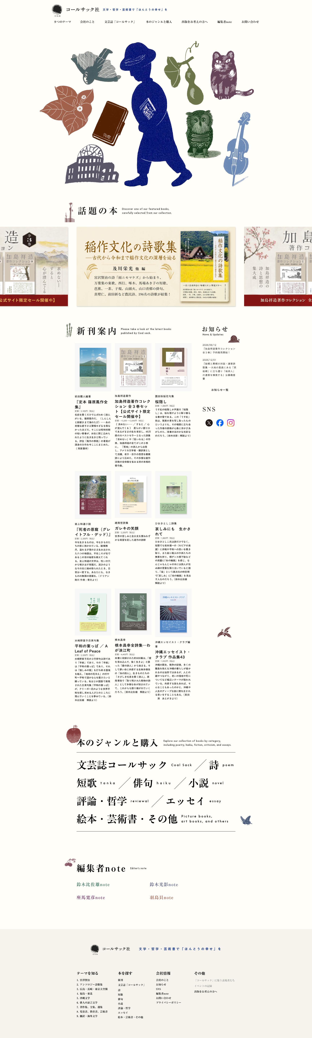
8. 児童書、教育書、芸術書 (92, 1011)
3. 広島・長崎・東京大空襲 (92, 989)
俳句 (120, 999)
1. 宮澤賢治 (83, 980)
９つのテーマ (62, 22)
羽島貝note (162, 897)
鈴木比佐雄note (93, 884)
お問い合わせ (250, 22)
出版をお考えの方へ (195, 22)
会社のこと (87, 22)
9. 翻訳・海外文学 (87, 1016)
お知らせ (161, 984)
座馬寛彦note (91, 897)
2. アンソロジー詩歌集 (90, 984)
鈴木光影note (164, 884)
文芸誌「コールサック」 (120, 22)
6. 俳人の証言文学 (87, 1002)
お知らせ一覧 (220, 390)
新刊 (120, 980)
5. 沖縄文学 (83, 998)
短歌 (120, 994)
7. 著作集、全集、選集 (90, 1007)
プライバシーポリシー (168, 1002)
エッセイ (123, 1012)
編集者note (224, 22)
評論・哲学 (124, 1008)
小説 (120, 1003)
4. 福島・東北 (84, 993)
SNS (158, 989)
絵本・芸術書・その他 (130, 1017)
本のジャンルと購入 (159, 22)
